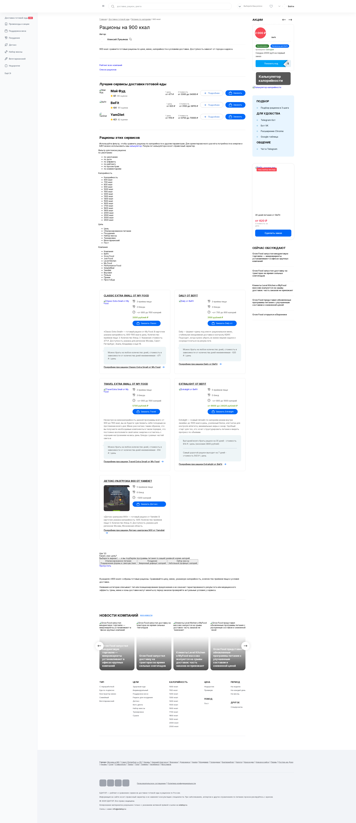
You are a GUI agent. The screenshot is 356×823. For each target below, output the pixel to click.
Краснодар (249, 762)
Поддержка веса (17, 31)
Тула (137, 764)
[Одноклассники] (118, 782)
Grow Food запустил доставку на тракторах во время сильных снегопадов (152, 660)
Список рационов (107, 69)
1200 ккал (173, 694)
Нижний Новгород (160, 762)
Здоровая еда (139, 686)
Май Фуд (118, 91)
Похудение (14, 38)
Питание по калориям (141, 19)
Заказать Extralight (224, 411)
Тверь (130, 764)
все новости (146, 615)
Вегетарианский (17, 59)
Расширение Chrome (272, 131)
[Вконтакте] (125, 782)
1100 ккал (173, 690)
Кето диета (138, 705)
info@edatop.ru (119, 809)
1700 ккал (173, 712)
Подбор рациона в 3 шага (275, 107)
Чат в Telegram (269, 149)
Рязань (104, 764)
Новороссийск (262, 762)
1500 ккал (173, 705)
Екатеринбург (228, 762)
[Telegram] (110, 782)
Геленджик (215, 762)
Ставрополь (120, 764)
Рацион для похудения (143, 697)
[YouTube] (102, 782)
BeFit (115, 103)
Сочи (111, 764)
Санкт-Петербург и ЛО (131, 762)
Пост (206, 703)
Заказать (237, 93)
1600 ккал (173, 708)
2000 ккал (173, 723)
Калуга (239, 762)
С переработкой (106, 686)
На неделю (236, 686)
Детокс (12, 45)
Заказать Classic (148, 323)
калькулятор (136, 146)
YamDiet (117, 115)
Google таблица (269, 136)
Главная (103, 19)
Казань (147, 762)
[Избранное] (271, 6)
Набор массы (15, 52)
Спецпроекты (237, 707)
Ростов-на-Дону (286, 762)
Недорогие (14, 66)
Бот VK (264, 125)
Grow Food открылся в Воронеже (269, 314)
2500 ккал (173, 726)
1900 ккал (173, 719)
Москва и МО (113, 762)
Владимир (203, 762)
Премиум (208, 690)
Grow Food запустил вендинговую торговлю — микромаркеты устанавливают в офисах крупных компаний (115, 655)
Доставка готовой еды (18, 18)
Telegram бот (268, 120)
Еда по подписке (106, 690)
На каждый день (238, 690)
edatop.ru (183, 805)
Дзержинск (185, 762)
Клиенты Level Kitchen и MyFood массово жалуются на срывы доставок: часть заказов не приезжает (190, 659)
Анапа (194, 762)
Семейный (104, 697)
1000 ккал (173, 686)
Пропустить (105, 566)
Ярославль (166, 764)
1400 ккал (173, 701)
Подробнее (214, 93)
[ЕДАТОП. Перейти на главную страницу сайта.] (19, 6)
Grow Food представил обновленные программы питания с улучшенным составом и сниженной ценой (228, 657)
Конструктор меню (107, 694)
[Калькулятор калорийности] (273, 87)
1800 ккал (173, 715)
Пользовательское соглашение (151, 783)
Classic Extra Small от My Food (126, 295)
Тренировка (138, 712)
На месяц (235, 694)
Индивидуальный (140, 690)
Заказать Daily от (224, 323)
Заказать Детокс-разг (147, 505)
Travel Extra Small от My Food (126, 383)
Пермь (274, 762)
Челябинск (155, 764)
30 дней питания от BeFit (267, 215)
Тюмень (144, 764)
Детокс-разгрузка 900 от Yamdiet (128, 481)
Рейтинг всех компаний (110, 65)
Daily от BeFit (188, 295)
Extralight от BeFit (192, 383)
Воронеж (174, 762)
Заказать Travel (148, 411)
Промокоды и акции (19, 24)
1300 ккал (173, 697)
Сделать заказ (273, 233)
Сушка (136, 715)
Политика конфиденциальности (182, 783)
